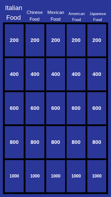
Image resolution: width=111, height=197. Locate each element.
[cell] (14, 40)
